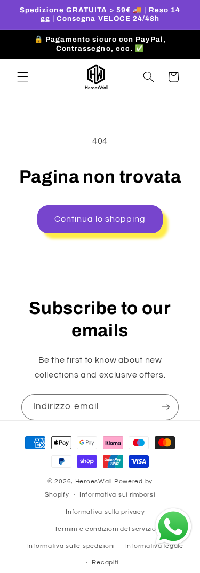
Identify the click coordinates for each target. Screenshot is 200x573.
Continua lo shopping (100, 219)
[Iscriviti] (166, 407)
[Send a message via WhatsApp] (173, 526)
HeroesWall (94, 481)
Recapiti (105, 563)
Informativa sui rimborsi (117, 495)
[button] (22, 77)
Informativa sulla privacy (105, 512)
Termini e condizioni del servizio (105, 529)
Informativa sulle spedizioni (71, 546)
